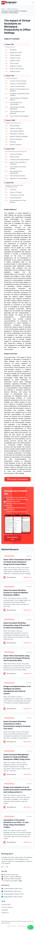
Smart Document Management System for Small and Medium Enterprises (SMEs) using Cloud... (17, 757)
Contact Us (5, 912)
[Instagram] (4, 867)
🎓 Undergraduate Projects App (11, 888)
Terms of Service (6, 907)
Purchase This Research (19, 479)
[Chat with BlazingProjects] (30, 927)
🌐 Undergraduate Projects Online (12, 894)
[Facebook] (2, 867)
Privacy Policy (6, 904)
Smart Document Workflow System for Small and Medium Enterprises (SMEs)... (15, 592)
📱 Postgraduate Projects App (11, 891)
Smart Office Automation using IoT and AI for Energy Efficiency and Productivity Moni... (16, 658)
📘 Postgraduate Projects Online (11, 897)
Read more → (28, 577)
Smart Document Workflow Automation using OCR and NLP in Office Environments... (16, 625)
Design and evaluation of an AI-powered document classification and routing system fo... (17, 789)
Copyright (4, 910)
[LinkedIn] (7, 867)
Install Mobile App (13, 538)
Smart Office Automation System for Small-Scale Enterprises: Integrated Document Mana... (17, 562)
